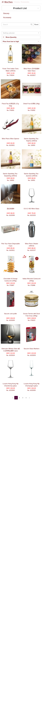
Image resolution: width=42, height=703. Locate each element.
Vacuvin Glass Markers (31, 348)
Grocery (6, 13)
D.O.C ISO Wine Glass (31, 208)
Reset (36, 24)
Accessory (7, 17)
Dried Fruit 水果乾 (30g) (31, 103)
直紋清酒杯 (10, 208)
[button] (21, 33)
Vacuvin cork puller (10, 313)
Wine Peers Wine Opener (10, 138)
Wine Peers (8, 2)
